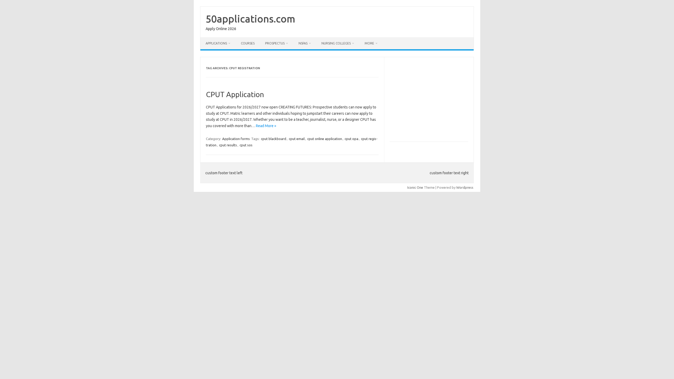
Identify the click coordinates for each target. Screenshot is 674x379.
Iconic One (415, 187)
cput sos (246, 145)
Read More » (266, 126)
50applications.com (250, 18)
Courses (248, 43)
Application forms (236, 139)
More (369, 43)
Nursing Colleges (336, 43)
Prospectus (275, 43)
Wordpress (464, 187)
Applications (216, 43)
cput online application (324, 139)
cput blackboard (273, 139)
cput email (297, 139)
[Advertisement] (434, 101)
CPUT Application (235, 94)
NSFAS (303, 43)
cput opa (351, 139)
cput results (228, 145)
